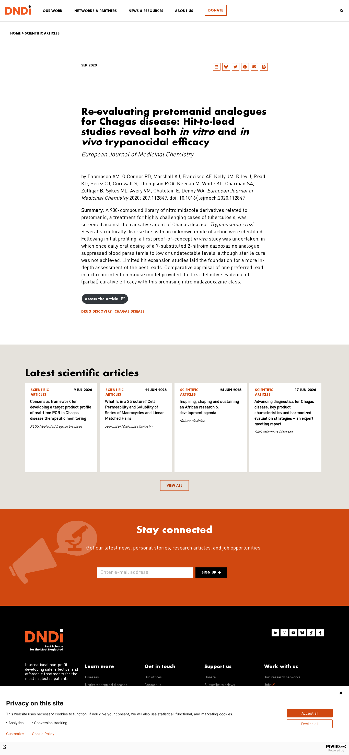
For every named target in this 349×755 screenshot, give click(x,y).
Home (15, 33)
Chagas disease (129, 311)
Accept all (309, 713)
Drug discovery (96, 311)
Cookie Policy (43, 734)
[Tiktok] (311, 632)
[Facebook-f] (320, 632)
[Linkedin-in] (275, 632)
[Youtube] (293, 632)
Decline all (309, 724)
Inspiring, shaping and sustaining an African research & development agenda (209, 407)
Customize (15, 734)
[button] (216, 67)
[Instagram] (284, 632)
